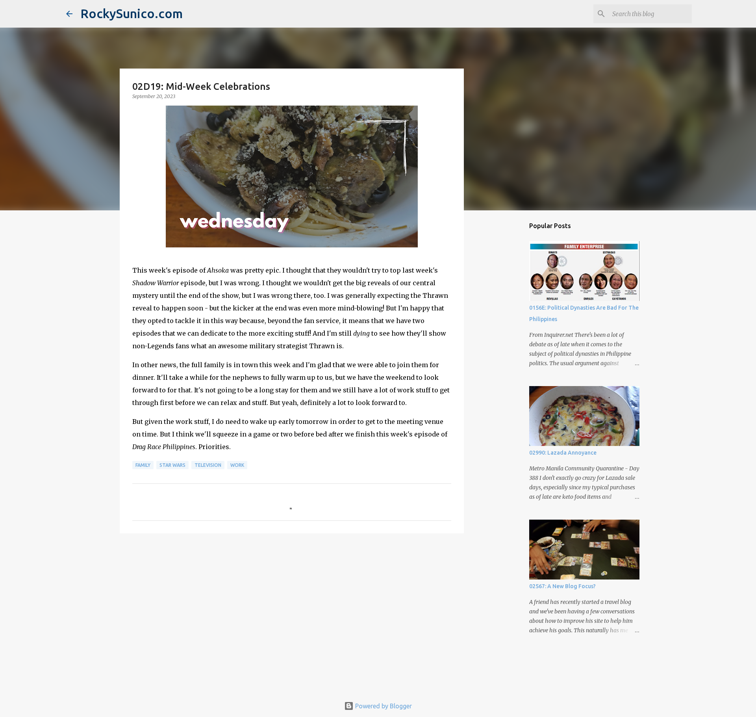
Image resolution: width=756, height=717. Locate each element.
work (237, 465)
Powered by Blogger (383, 706)
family (142, 465)
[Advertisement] (292, 600)
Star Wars (172, 465)
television (208, 465)
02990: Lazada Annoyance (563, 453)
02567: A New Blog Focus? (562, 586)
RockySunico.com (131, 13)
